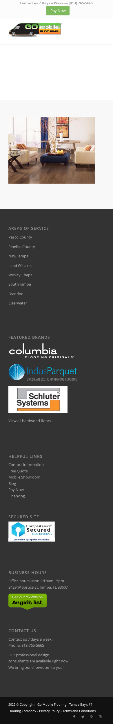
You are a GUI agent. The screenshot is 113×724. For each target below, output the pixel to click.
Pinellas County (21, 246)
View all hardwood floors (29, 420)
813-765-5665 (32, 645)
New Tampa (18, 256)
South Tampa (19, 284)
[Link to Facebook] (74, 716)
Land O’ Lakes (20, 265)
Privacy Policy (49, 711)
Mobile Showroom (24, 477)
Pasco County (20, 237)
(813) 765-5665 (81, 3)
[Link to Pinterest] (91, 716)
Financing (16, 496)
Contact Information (26, 464)
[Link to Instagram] (100, 716)
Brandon (15, 293)
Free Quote (18, 471)
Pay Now (16, 489)
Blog (12, 483)
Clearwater (17, 303)
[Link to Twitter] (83, 716)
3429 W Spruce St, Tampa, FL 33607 (38, 587)
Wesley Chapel (20, 274)
